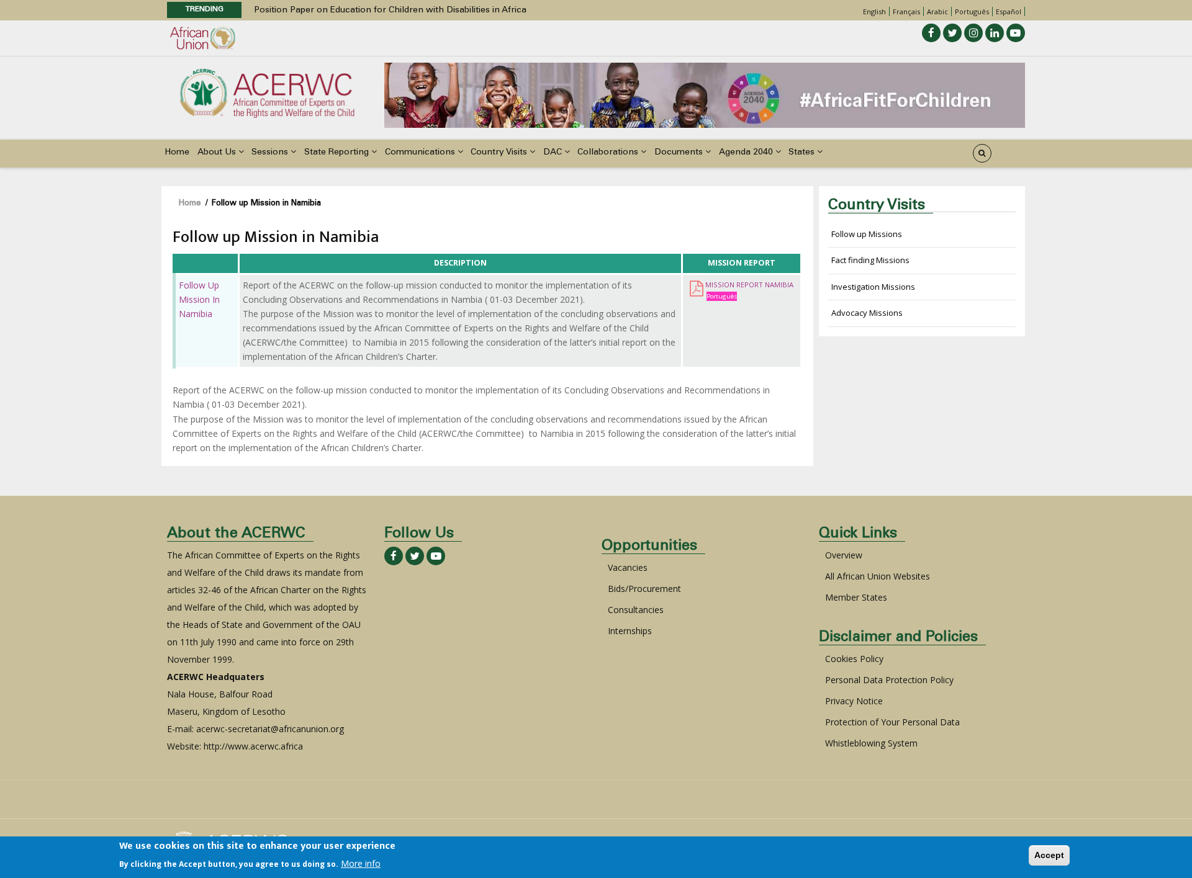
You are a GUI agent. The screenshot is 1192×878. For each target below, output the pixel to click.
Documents (679, 152)
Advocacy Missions (867, 312)
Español (1008, 11)
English (874, 11)
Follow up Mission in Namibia (199, 299)
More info (361, 863)
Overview (843, 555)
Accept (1049, 855)
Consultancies (636, 610)
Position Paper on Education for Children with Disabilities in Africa (390, 8)
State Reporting (337, 152)
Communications (421, 152)
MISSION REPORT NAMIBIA (749, 284)
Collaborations (609, 152)
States (802, 152)
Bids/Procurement (644, 588)
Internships (630, 631)
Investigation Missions (873, 286)
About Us (217, 152)
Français (906, 11)
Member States (856, 597)
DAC (553, 152)
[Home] (267, 92)
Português (972, 11)
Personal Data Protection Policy (889, 680)
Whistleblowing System (871, 743)
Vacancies (628, 567)
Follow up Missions (866, 234)
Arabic (937, 11)
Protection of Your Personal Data (892, 722)
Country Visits (500, 152)
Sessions (271, 152)
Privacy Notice (854, 701)
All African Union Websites (877, 576)
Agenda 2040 (747, 152)
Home (177, 152)
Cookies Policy (854, 659)
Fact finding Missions (870, 260)
